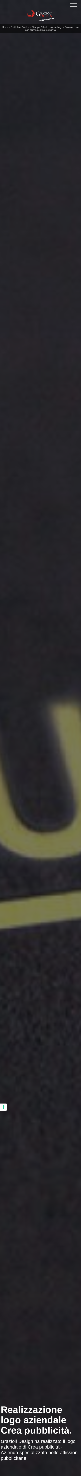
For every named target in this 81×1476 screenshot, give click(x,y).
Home (5, 27)
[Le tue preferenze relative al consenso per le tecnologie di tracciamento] (3, 1107)
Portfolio (15, 27)
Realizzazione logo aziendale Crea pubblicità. (52, 28)
